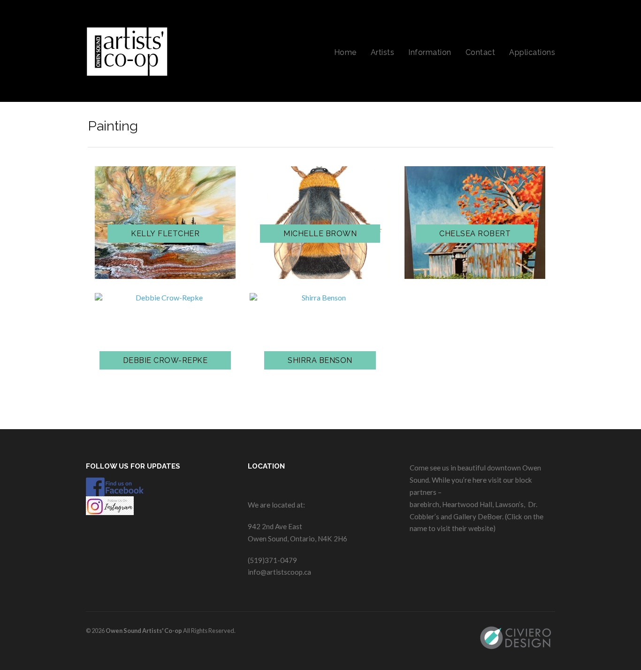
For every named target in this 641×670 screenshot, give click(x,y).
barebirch (424, 504)
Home (345, 52)
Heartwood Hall (467, 504)
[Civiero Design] (517, 637)
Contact (480, 52)
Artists (383, 52)
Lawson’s (509, 504)
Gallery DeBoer (477, 516)
